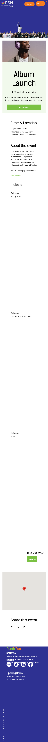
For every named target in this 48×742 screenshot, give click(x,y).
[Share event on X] (18, 627)
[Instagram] (9, 664)
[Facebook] (30, 664)
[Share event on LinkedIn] (24, 627)
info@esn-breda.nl (14, 656)
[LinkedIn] (23, 664)
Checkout (32, 559)
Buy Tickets (24, 107)
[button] (46, 1)
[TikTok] (16, 664)
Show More (16, 175)
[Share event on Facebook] (12, 627)
